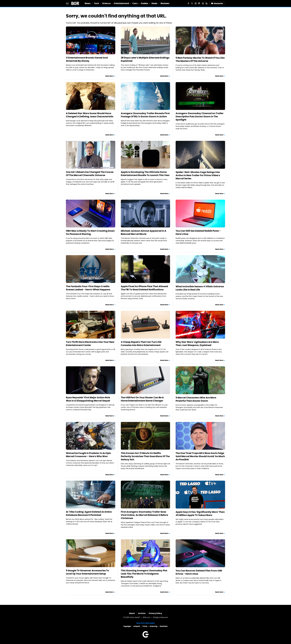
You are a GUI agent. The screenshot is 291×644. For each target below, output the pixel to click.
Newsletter (218, 3)
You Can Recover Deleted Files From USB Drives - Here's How (199, 572)
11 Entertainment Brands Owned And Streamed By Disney (87, 59)
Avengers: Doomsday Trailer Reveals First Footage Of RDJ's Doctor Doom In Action (145, 115)
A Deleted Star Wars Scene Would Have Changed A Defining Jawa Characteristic (89, 115)
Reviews (165, 3)
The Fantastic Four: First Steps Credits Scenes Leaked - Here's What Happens (88, 288)
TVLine (144, 626)
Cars (134, 3)
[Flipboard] (199, 3)
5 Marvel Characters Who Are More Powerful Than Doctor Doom (196, 399)
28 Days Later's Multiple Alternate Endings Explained (145, 59)
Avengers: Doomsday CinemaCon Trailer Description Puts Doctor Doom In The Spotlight (199, 116)
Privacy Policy (155, 613)
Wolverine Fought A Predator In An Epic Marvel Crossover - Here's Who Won (88, 455)
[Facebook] (188, 3)
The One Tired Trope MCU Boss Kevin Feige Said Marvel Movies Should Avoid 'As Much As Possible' (200, 456)
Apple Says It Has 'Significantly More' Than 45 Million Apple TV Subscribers (200, 513)
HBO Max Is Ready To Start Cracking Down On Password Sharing (90, 232)
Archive (142, 613)
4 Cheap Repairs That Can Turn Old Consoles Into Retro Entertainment (141, 343)
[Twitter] (192, 3)
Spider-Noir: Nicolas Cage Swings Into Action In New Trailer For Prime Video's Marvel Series (198, 175)
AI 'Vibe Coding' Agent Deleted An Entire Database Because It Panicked (89, 513)
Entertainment (121, 3)
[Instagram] (196, 3)
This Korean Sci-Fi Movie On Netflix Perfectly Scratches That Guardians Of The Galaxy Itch (145, 456)
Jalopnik (136, 626)
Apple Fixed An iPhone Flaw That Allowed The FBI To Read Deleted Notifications (144, 288)
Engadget (127, 626)
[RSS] (206, 3)
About (132, 613)
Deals (154, 3)
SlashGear (164, 626)
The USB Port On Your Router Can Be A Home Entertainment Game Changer (142, 399)
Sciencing (153, 626)
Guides (144, 3)
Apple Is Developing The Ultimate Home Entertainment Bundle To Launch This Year (145, 174)
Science (106, 3)
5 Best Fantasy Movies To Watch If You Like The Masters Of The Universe (200, 59)
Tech (96, 3)
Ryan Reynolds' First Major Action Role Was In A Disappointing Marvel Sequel (88, 399)
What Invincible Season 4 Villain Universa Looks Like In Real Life (200, 288)
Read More (109, 76)
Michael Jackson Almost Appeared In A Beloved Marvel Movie (143, 232)
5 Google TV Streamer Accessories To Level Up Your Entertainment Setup (87, 572)
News (87, 3)
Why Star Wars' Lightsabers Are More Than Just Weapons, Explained (197, 343)
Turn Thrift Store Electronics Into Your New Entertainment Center (90, 343)
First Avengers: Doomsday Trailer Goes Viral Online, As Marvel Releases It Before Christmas (144, 515)
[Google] (203, 3)
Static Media (134, 617)
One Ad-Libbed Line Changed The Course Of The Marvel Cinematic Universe (89, 174)
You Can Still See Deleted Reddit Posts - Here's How (198, 232)
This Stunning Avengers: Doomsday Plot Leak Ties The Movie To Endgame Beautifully (144, 573)
